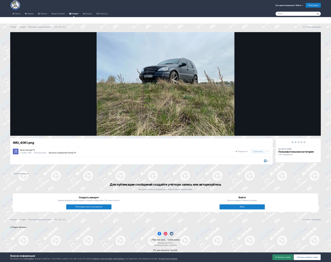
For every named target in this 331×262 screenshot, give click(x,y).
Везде (309, 14)
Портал (17, 14)
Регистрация (313, 5)
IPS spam (157, 250)
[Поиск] (318, 14)
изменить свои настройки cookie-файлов (108, 259)
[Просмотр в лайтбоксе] (166, 84)
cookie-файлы (28, 259)
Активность (103, 14)
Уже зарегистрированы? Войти (288, 5)
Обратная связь (158, 240)
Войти (242, 207)
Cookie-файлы (174, 240)
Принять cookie (283, 257)
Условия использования (168, 259)
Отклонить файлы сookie (307, 257)
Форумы (30, 14)
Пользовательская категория (296, 151)
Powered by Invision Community (165, 245)
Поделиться (242, 151)
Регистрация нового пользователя (89, 207)
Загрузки (88, 14)
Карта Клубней (58, 14)
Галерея (74, 14)
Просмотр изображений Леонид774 (62, 153)
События (43, 14)
